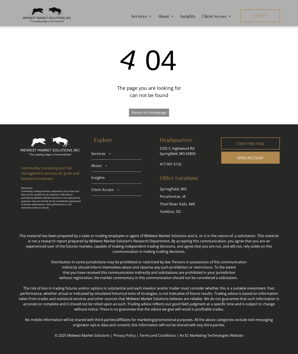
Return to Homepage (149, 112)
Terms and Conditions (157, 335)
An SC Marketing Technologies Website (211, 335)
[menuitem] (141, 16)
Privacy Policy (124, 335)
